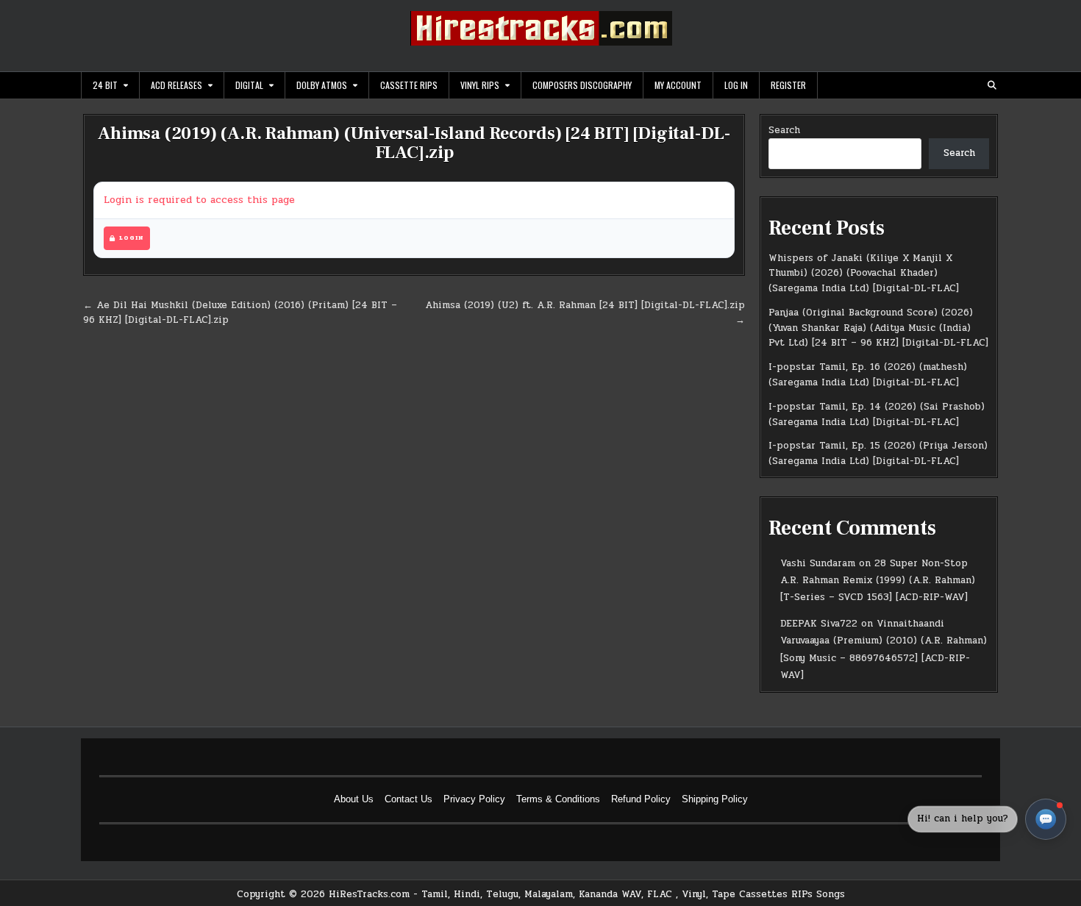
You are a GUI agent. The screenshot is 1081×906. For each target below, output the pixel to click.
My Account (678, 85)
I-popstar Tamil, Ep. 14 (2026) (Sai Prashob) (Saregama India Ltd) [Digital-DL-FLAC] (876, 414)
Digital (249, 85)
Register (788, 85)
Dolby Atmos (321, 85)
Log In (736, 85)
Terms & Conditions (558, 799)
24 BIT (105, 85)
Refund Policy (641, 799)
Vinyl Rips (479, 85)
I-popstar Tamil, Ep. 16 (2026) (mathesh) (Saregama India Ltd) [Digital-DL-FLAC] (867, 375)
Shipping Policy (715, 799)
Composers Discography (582, 85)
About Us (354, 799)
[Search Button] (992, 85)
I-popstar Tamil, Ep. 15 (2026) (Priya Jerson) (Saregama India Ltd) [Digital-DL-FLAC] (878, 453)
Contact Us (408, 799)
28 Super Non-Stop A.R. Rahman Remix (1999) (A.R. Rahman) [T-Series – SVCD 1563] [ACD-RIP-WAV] (877, 580)
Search (784, 130)
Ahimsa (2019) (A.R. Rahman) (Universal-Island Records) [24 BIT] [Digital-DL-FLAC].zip (414, 143)
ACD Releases (176, 85)
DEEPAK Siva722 (818, 623)
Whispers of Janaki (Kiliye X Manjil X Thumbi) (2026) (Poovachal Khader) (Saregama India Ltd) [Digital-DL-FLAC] (863, 273)
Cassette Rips (409, 85)
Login (131, 238)
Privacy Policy (474, 799)
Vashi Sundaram (817, 563)
